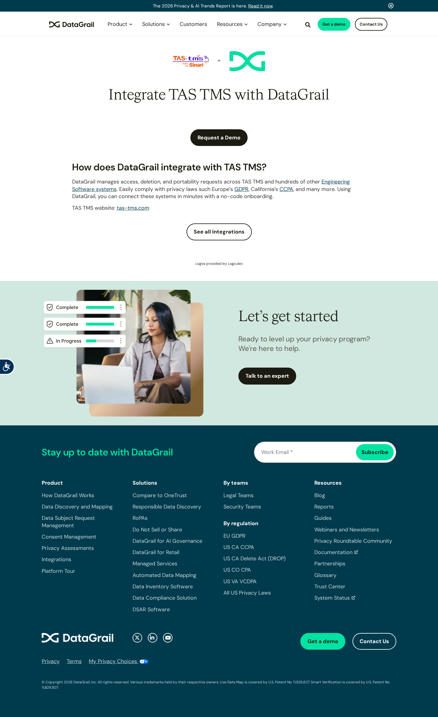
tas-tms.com (133, 207)
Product (117, 24)
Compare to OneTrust (160, 495)
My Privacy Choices (114, 661)
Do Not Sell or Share (157, 529)
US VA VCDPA (240, 581)
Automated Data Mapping (164, 575)
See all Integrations (219, 231)
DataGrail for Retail (156, 552)
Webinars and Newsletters (346, 529)
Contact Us (371, 24)
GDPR (241, 189)
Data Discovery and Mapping (77, 506)
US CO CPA (237, 569)
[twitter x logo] (137, 638)
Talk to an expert (267, 376)
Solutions (153, 24)
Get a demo (334, 24)
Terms (74, 661)
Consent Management (69, 536)
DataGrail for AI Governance (167, 541)
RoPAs (140, 518)
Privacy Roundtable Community (353, 541)
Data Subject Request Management (68, 521)
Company (269, 24)
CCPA (286, 189)
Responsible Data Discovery (167, 506)
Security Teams (242, 506)
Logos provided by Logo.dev (219, 263)
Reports (324, 506)
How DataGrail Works (68, 495)
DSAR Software (151, 609)
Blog (319, 495)
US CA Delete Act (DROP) (254, 558)
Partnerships (329, 563)
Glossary (325, 575)
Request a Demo (219, 137)
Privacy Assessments (68, 548)
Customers (193, 24)
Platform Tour (58, 571)
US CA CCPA (238, 547)
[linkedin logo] (152, 638)
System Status (332, 597)
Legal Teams (238, 495)
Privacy (51, 661)
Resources (230, 24)
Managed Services (155, 563)
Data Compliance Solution (165, 597)
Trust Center (329, 586)
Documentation (333, 552)
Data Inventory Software (163, 586)
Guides (323, 518)
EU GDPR (234, 535)
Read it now (260, 6)
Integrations (56, 559)
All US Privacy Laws (247, 592)
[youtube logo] (168, 638)
